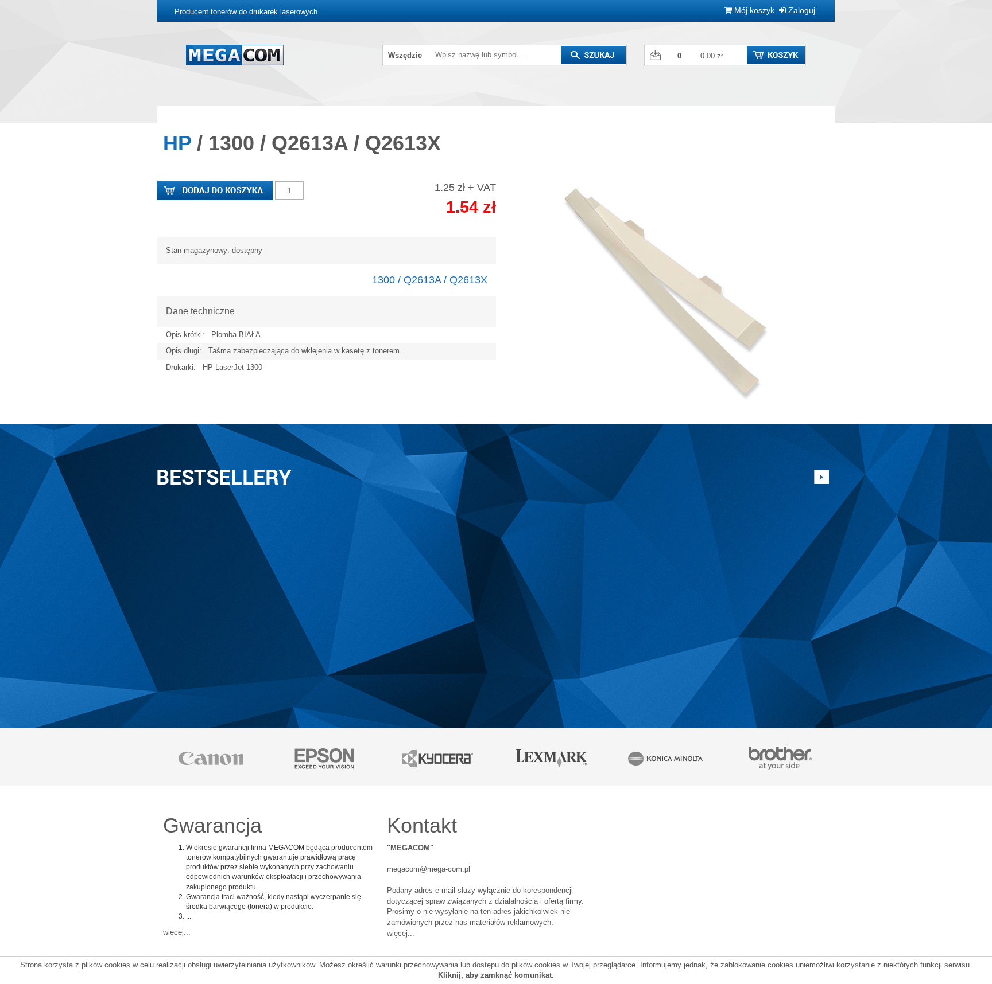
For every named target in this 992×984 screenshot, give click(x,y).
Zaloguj (800, 10)
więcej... (177, 932)
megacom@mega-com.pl (428, 869)
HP (177, 143)
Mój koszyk (753, 10)
